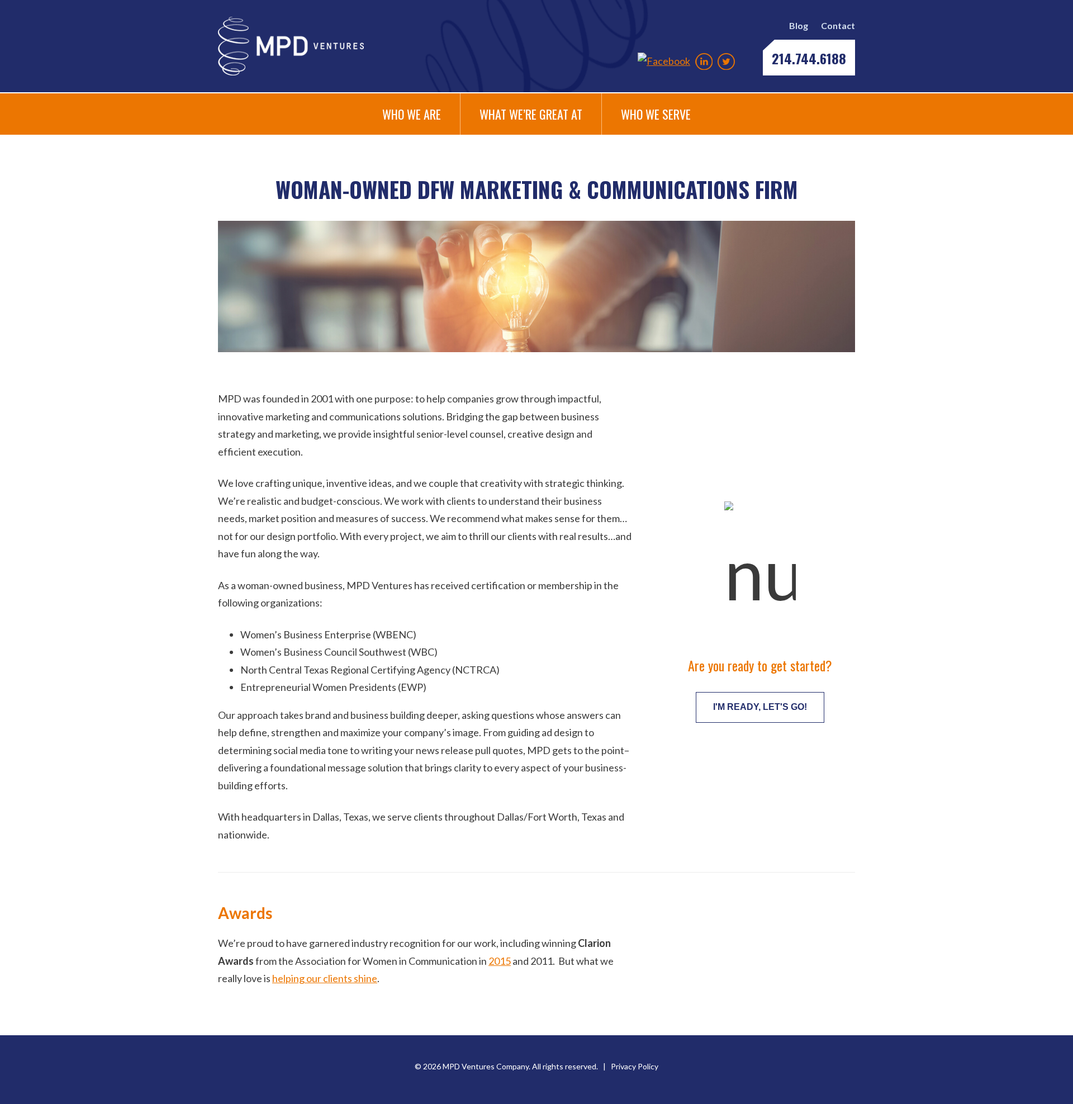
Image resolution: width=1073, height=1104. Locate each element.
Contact (838, 25)
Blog (798, 25)
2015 (499, 961)
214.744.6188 (809, 58)
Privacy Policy (634, 1066)
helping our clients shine (324, 978)
